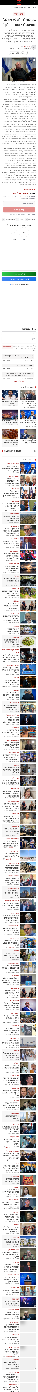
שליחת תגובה (7, 347)
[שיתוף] (23, 53)
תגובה (3, 361)
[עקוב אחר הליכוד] (17, 219)
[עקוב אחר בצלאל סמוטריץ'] (4, 219)
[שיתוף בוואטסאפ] (27, 53)
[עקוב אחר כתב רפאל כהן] (22, 46)
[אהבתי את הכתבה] (24, 232)
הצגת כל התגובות (19, 381)
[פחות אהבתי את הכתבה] (14, 232)
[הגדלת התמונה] (34, 60)
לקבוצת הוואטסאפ (17, 274)
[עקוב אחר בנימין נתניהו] (26, 219)
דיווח (8, 361)
